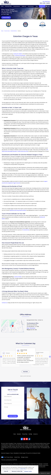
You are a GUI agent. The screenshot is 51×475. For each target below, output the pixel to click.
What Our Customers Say (25, 343)
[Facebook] (22, 439)
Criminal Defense (16, 6)
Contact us (4, 302)
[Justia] (29, 439)
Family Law (24, 6)
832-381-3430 (45, 3)
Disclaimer (19, 434)
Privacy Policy (24, 434)
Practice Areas (7, 30)
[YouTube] (27, 439)
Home (2, 6)
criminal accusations (20, 55)
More (49, 6)
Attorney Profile (8, 6)
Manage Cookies (24, 457)
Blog (37, 6)
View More (25, 371)
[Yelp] (24, 439)
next (50, 357)
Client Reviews (31, 6)
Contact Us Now (6, 17)
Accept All (6, 471)
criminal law (26, 230)
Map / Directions (31, 328)
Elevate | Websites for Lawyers (41, 473)
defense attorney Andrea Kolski (18, 210)
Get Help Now (46, 1)
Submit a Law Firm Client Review (25, 376)
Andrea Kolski (17, 276)
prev (1, 357)
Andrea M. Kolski (17, 53)
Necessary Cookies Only (17, 471)
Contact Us (42, 6)
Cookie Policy (17, 457)
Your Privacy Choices (8, 457)
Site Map (30, 434)
